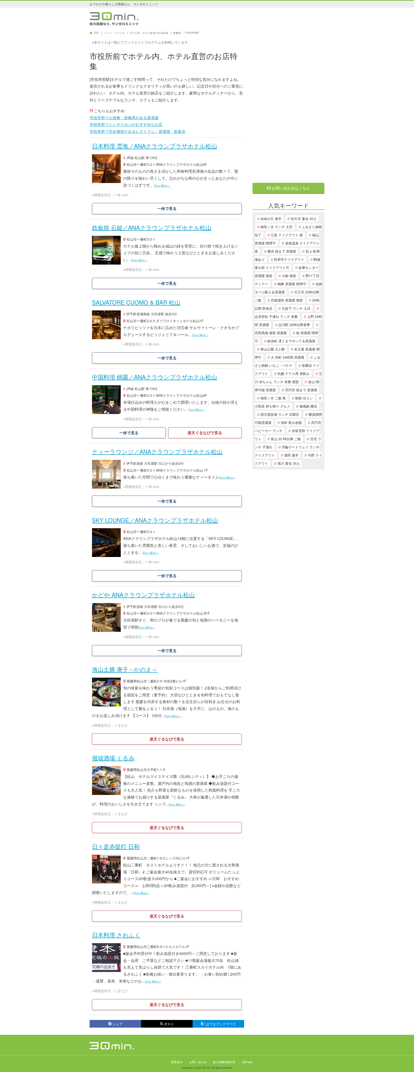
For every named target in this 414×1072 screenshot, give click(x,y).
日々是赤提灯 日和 (116, 846)
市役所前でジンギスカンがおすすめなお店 (126, 124)
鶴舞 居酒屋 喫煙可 (291, 283)
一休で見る (167, 208)
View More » (162, 185)
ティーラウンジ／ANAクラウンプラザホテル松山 (157, 451)
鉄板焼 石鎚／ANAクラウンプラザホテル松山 (151, 227)
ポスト (169, 1023)
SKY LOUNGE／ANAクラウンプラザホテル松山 (155, 520)
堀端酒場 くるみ (113, 757)
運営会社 (177, 1062)
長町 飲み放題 (291, 422)
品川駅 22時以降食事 (294, 324)
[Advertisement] (288, 104)
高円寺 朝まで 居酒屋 (301, 389)
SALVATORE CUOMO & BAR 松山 (136, 302)
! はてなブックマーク (220, 1023)
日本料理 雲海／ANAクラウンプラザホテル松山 (154, 146)
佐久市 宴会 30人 (304, 218)
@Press (247, 1062)
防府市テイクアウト (289, 259)
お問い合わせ (197, 1062)
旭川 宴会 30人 (288, 463)
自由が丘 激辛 (271, 218)
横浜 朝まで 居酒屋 (281, 251)
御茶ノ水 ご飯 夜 (273, 398)
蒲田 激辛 (291, 455)
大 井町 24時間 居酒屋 (287, 357)
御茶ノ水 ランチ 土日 (276, 226)
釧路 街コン (304, 398)
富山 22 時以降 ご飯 (286, 438)
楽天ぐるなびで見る (205, 432)
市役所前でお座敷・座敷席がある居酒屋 (124, 117)
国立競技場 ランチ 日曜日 (279, 414)
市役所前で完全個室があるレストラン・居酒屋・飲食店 (137, 131)
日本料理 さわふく (116, 934)
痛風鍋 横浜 (308, 406)
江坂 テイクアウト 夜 (287, 234)
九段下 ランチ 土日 (296, 308)
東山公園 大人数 (272, 349)
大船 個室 (289, 275)
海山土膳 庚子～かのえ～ (125, 669)
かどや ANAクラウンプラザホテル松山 (143, 594)
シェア (117, 1023)
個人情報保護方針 (224, 1062)
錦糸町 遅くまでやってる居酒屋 (291, 340)
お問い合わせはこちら (290, 188)
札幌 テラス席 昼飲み (293, 373)
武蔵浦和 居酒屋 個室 (287, 300)
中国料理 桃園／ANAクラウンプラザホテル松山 (154, 377)
